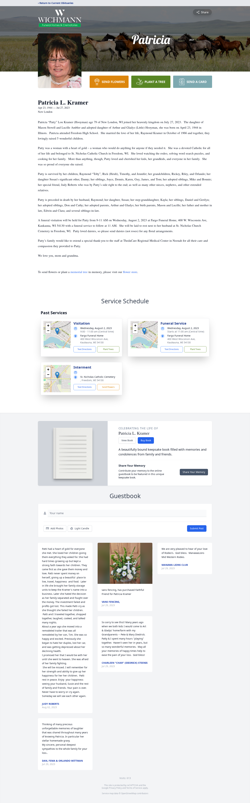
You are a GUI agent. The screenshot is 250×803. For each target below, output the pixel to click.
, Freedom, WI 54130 (92, 380)
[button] (57, 331)
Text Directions (85, 349)
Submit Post (197, 528)
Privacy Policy (115, 787)
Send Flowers (108, 387)
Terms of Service (134, 787)
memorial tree (79, 272)
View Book (127, 440)
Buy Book (146, 440)
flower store (130, 272)
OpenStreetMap (128, 793)
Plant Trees (108, 349)
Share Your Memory (194, 472)
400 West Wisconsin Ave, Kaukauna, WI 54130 (94, 340)
